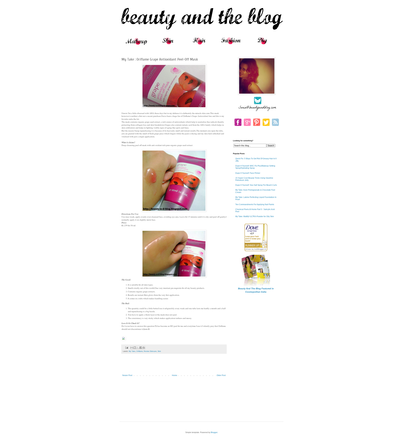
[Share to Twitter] (137, 347)
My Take (132, 351)
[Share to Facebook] (140, 347)
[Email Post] (127, 347)
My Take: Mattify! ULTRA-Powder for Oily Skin (254, 216)
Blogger (214, 432)
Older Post (221, 375)
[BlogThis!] (134, 347)
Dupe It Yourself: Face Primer (247, 173)
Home (174, 375)
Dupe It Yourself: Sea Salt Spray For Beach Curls (256, 185)
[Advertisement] (174, 365)
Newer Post (127, 375)
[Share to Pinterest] (143, 347)
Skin (159, 351)
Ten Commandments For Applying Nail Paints (254, 204)
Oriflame (139, 351)
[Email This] (131, 347)
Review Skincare (150, 351)
